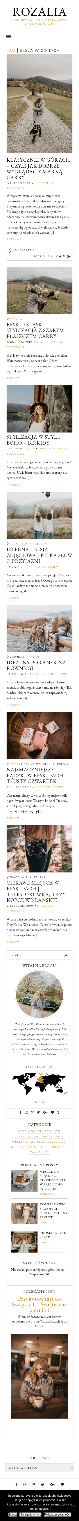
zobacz (13, 238)
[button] (39, 36)
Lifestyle (43, 183)
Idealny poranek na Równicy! (36, 665)
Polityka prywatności (57, 1514)
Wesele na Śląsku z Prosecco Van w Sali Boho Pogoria (53, 1180)
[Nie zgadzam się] (73, 1505)
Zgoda (13, 1514)
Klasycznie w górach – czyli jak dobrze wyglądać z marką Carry (38, 168)
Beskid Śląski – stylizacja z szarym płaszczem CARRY (35, 330)
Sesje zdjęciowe (50, 342)
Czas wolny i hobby (35, 1131)
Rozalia (39, 11)
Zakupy (36, 1152)
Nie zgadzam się (30, 1514)
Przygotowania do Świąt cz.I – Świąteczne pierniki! (39, 1304)
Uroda (54, 1147)
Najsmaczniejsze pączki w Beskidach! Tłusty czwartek (36, 775)
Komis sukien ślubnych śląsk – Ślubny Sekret (54, 1210)
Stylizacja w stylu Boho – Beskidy (34, 440)
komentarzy (21, 250)
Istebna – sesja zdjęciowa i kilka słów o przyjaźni (39, 555)
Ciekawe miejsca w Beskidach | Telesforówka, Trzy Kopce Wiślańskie (36, 891)
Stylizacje (16, 188)
